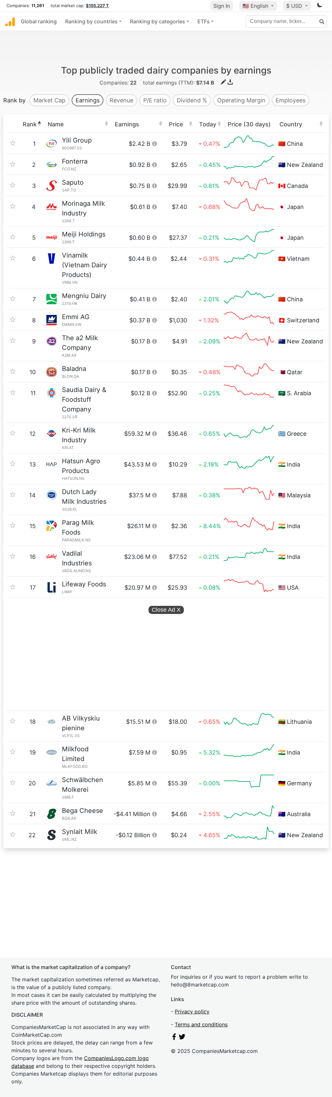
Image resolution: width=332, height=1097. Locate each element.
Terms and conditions (201, 1024)
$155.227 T (97, 5)
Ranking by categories (157, 21)
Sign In (221, 6)
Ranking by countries (91, 21)
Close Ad (166, 609)
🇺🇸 (255, 6)
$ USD (295, 6)
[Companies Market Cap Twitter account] (182, 1038)
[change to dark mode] (319, 6)
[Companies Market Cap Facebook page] (174, 1038)
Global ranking (39, 21)
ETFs (203, 21)
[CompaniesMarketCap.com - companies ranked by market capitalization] (10, 21)
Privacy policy (192, 1011)
